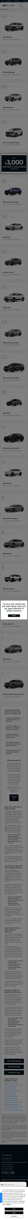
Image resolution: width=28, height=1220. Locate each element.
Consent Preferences (1, 1197)
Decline (14, 1212)
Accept (14, 1209)
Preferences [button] (8, 1204)
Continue (14, 615)
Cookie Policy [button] (22, 1201)
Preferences (14, 1216)
